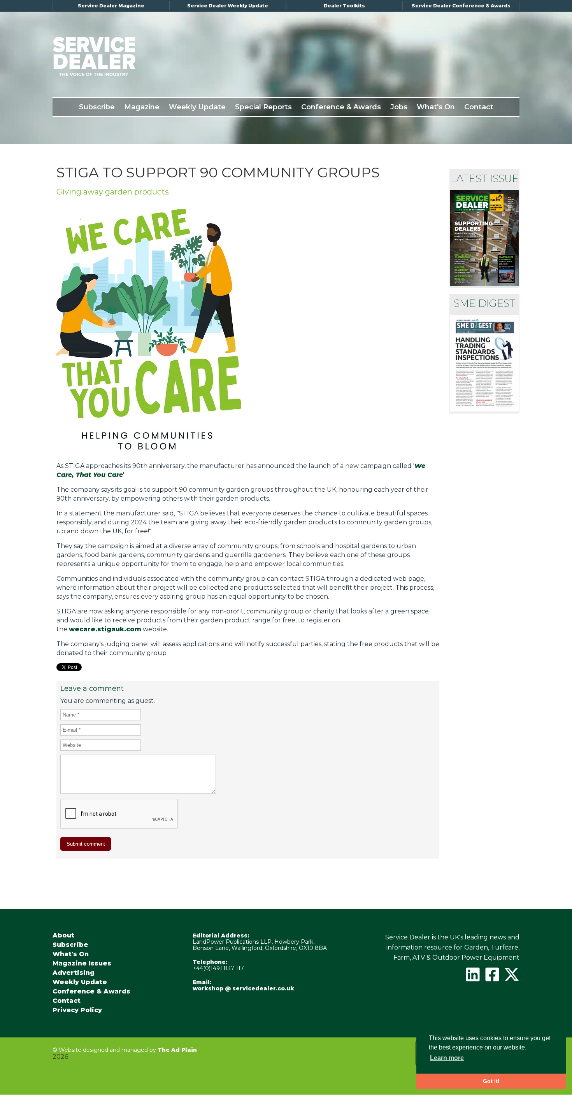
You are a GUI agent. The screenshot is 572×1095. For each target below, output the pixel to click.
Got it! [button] (491, 1081)
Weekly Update (197, 107)
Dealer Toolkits (344, 6)
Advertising (74, 973)
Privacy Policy (77, 1010)
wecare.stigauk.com (105, 629)
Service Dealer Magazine (111, 6)
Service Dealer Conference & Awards (461, 6)
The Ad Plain (177, 1049)
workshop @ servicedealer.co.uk (243, 988)
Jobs (398, 107)
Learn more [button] (447, 1058)
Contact (478, 107)
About (63, 935)
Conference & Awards (341, 107)
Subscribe (97, 107)
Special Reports (263, 107)
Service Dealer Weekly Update (227, 6)
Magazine (142, 107)
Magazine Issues (82, 963)
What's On (436, 107)
